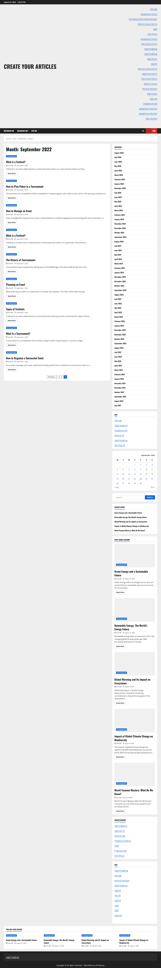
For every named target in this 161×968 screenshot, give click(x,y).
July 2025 (117, 192)
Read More (13, 173)
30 (141, 483)
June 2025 (118, 197)
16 (141, 474)
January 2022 (119, 379)
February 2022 (119, 374)
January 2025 (119, 219)
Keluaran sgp (119, 835)
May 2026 (117, 166)
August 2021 (118, 401)
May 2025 (117, 201)
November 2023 (120, 281)
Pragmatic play (120, 850)
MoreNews (88, 965)
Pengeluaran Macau (122, 840)
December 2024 (120, 223)
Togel (116, 845)
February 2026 (119, 179)
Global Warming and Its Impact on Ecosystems (130, 521)
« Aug (116, 487)
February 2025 (119, 215)
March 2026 (118, 175)
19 (117, 479)
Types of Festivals (15, 309)
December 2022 (120, 330)
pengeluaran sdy (150, 103)
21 (129, 479)
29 (135, 483)
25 (152, 479)
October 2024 (119, 232)
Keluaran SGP (22, 131)
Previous (51, 377)
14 (129, 474)
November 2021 (120, 387)
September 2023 (120, 290)
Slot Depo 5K (119, 445)
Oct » (153, 487)
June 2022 (118, 356)
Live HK (34, 131)
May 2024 (117, 254)
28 (129, 483)
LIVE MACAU (119, 855)
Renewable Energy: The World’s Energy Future (130, 517)
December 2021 (120, 383)
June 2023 (118, 303)
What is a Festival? (16, 162)
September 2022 (120, 343)
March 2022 (118, 370)
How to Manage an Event (19, 211)
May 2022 (117, 361)
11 (152, 469)
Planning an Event (15, 284)
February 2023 (119, 321)
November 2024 (120, 228)
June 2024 (118, 250)
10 (146, 469)
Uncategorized (11, 156)
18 (152, 474)
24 (146, 479)
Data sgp (118, 420)
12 (117, 474)
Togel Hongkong (121, 870)
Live (154, 131)
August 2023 (119, 294)
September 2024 (120, 237)
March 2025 (118, 210)
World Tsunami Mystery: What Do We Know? (129, 530)
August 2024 (119, 241)
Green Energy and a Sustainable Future (128, 512)
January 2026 (119, 184)
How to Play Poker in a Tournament (24, 186)
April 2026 (118, 170)
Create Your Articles (30, 66)
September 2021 (120, 396)
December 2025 (120, 188)
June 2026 (118, 161)
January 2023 (119, 325)
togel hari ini (119, 831)
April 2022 (118, 365)
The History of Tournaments (20, 260)
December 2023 (120, 277)
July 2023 (117, 299)
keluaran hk (119, 435)
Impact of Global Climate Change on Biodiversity (131, 526)
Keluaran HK (9, 131)
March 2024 (118, 263)
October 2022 (119, 339)
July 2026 (117, 157)
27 (123, 483)
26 (117, 483)
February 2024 (119, 268)
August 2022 (119, 348)
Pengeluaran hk (120, 430)
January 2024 (119, 272)
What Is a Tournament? (18, 333)
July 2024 (117, 246)
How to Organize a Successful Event (24, 358)
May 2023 (117, 308)
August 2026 (119, 153)
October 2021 (119, 392)
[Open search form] (143, 131)
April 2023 (118, 312)
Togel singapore (121, 425)
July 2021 (117, 405)
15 (135, 474)
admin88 (10, 165)
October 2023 (119, 285)
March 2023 (118, 317)
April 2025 (118, 206)
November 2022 (120, 334)
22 (135, 479)
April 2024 (118, 259)
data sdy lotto (151, 118)
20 (123, 479)
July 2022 (117, 352)
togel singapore (120, 826)
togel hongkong (120, 440)
